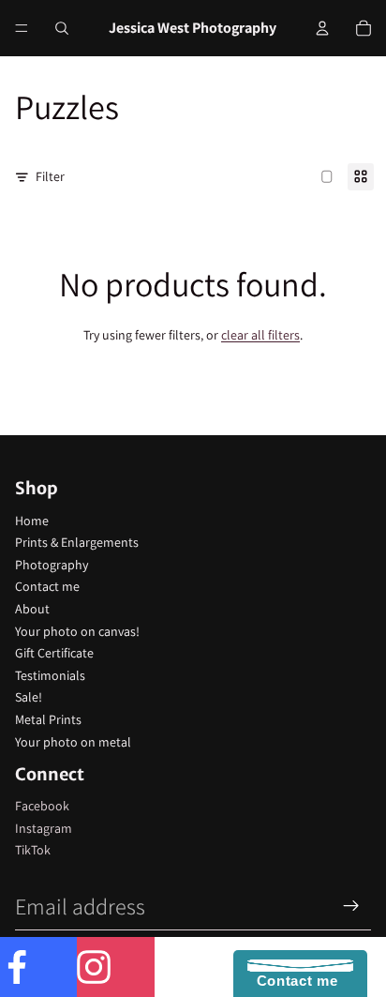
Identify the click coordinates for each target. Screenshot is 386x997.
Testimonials (50, 675)
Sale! (28, 696)
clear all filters (260, 334)
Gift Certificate (54, 652)
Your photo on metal (73, 741)
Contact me (47, 586)
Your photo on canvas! (77, 631)
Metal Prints (48, 719)
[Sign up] (351, 906)
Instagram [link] (43, 828)
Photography (51, 564)
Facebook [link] (42, 805)
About (32, 608)
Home (32, 520)
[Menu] (21, 28)
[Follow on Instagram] (115, 967)
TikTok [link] (33, 849)
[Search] (61, 28)
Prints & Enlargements (77, 542)
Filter (50, 176)
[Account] (322, 28)
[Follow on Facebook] (38, 967)
